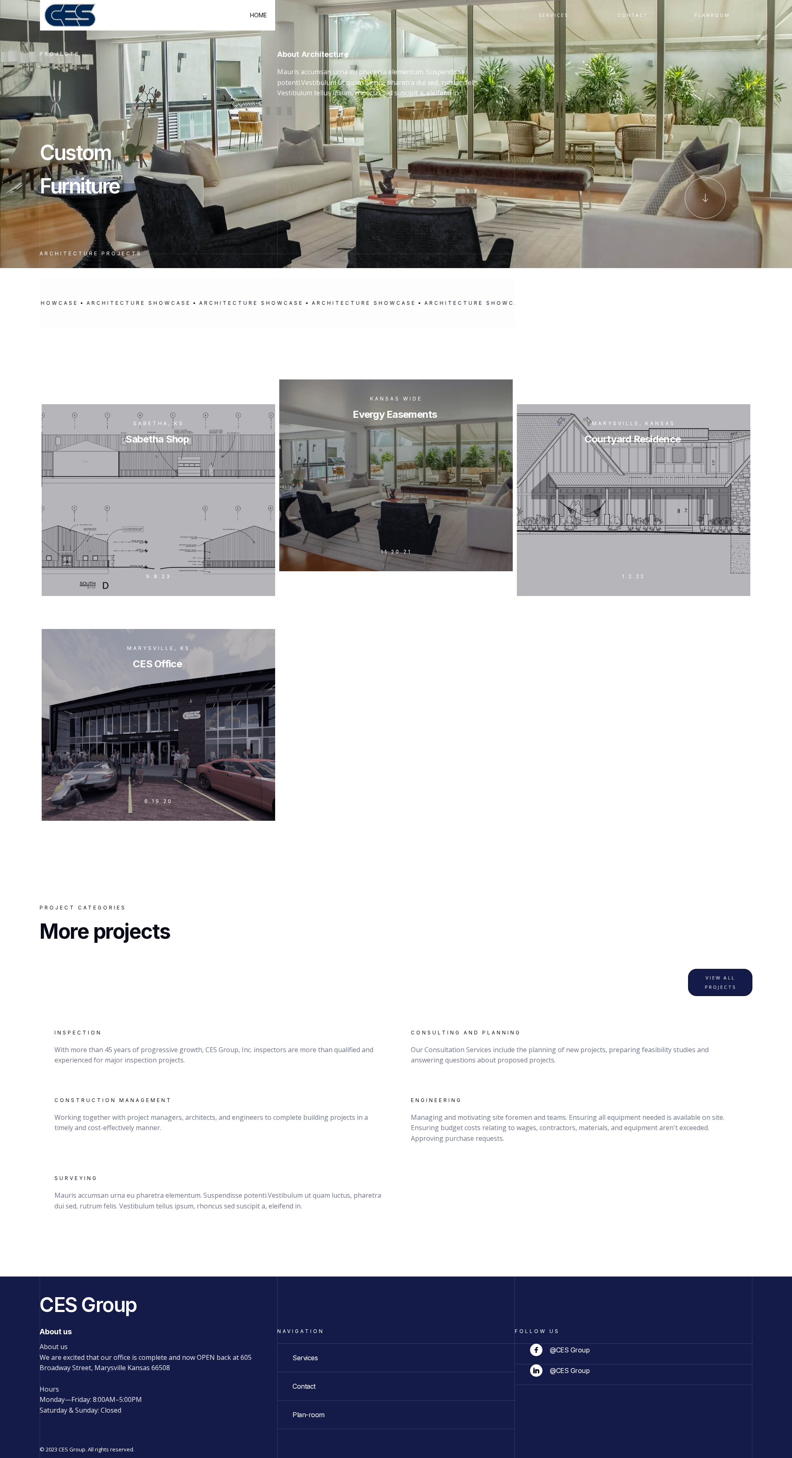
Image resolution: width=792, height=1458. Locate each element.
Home (258, 15)
